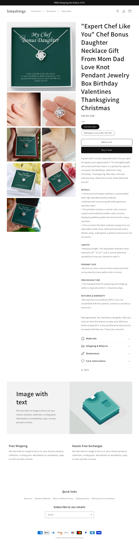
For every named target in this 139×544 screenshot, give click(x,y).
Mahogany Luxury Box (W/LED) (98, 133)
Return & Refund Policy (63, 498)
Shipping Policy (82, 498)
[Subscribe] (91, 515)
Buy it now (107, 150)
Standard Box (90, 127)
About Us (28, 498)
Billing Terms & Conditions (103, 498)
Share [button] (86, 370)
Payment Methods (42, 498)
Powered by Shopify (76, 538)
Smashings (65, 538)
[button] (37, 11)
